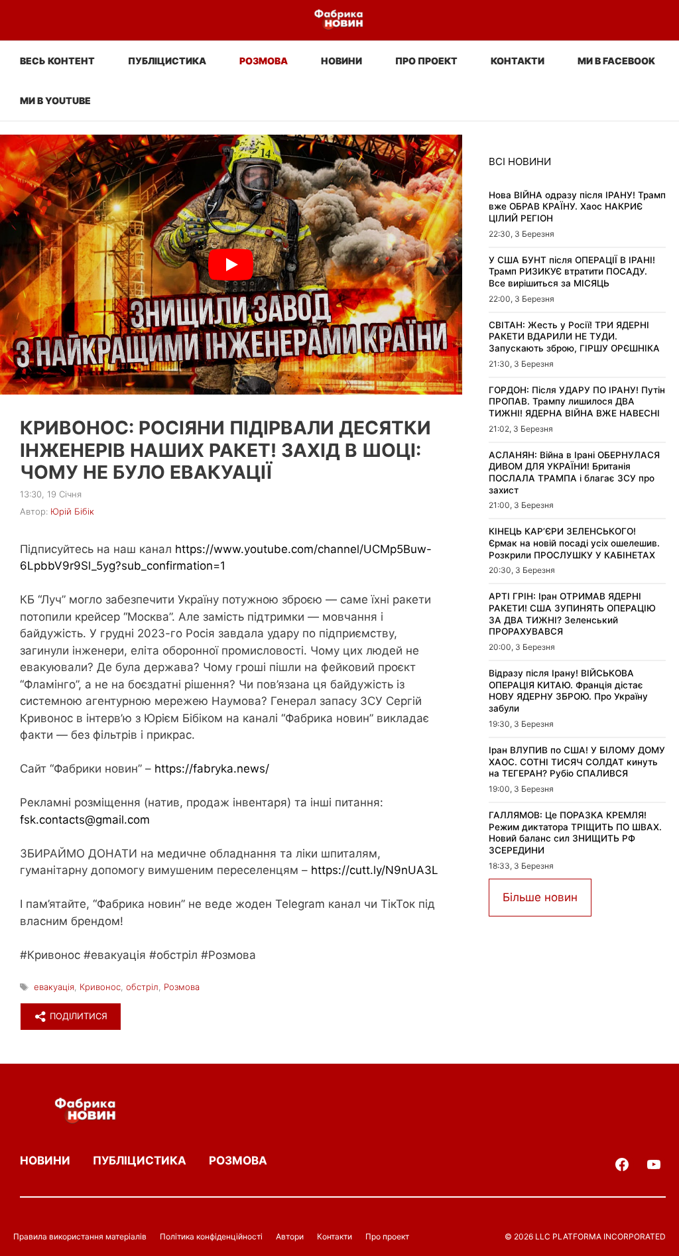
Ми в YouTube (55, 100)
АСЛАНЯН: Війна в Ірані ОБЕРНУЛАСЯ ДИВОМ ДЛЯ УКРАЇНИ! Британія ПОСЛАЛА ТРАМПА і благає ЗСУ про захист (574, 472)
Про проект (426, 60)
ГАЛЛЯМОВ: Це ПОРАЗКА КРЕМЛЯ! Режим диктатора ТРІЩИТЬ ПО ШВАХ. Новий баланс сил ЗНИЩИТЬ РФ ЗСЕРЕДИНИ (575, 832)
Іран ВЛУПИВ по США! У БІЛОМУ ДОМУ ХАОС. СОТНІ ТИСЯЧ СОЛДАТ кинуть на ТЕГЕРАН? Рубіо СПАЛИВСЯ (577, 762)
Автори (290, 1236)
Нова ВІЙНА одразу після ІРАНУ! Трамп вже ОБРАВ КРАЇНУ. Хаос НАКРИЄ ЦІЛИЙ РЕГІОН (577, 206)
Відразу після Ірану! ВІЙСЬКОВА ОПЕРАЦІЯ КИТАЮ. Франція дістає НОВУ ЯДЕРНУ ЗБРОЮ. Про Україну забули (568, 691)
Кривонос (100, 986)
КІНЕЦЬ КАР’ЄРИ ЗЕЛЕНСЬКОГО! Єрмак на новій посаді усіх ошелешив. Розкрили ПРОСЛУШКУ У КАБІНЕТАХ (574, 543)
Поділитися (77, 1016)
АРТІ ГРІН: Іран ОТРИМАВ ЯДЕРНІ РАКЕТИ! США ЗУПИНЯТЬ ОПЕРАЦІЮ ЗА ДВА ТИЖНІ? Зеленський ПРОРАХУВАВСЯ (572, 614)
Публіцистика (167, 60)
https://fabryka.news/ (211, 768)
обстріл (142, 986)
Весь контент (57, 60)
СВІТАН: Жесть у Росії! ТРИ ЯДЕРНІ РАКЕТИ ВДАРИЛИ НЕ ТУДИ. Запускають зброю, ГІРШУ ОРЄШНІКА (574, 336)
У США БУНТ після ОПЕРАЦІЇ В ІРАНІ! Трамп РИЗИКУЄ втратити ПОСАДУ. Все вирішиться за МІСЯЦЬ (572, 271)
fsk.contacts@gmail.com (85, 819)
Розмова (263, 60)
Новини (341, 60)
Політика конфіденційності (211, 1236)
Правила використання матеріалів (80, 1236)
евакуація (54, 986)
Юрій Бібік (72, 511)
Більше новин (540, 897)
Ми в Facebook (616, 60)
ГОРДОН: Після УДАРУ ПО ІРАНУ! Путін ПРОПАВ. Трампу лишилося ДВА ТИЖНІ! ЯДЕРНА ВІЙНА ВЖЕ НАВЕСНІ (577, 401)
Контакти (517, 60)
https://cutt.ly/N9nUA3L (374, 870)
